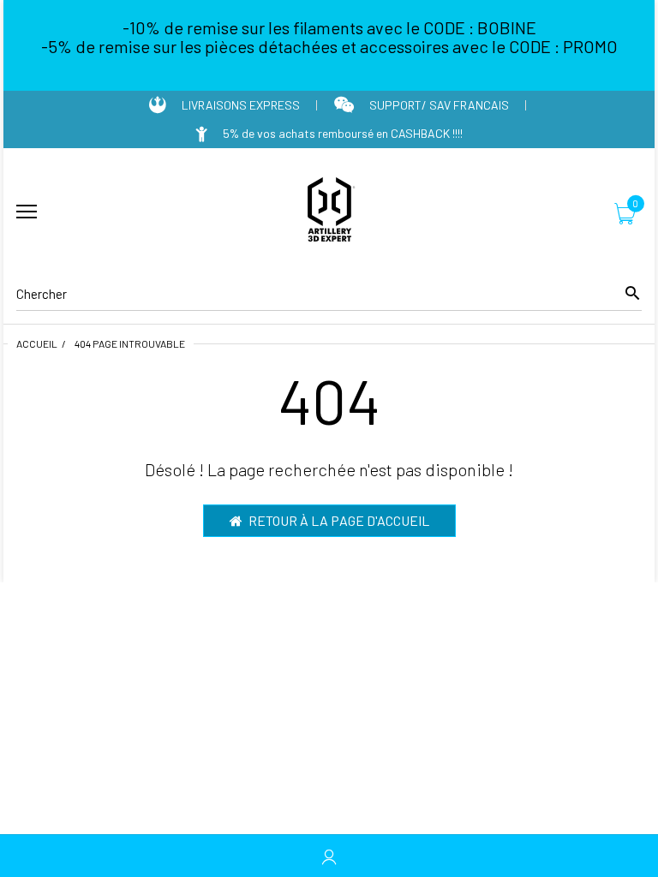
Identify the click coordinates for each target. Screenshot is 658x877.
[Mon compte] (329, 856)
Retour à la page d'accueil (338, 520)
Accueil (36, 343)
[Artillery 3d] (329, 212)
